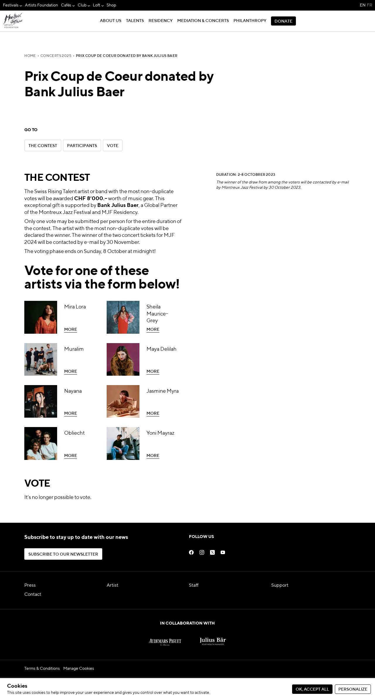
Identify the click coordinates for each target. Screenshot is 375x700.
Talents (135, 21)
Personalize (352, 689)
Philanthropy (249, 21)
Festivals (10, 5)
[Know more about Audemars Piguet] (165, 638)
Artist (112, 585)
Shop (111, 5)
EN (363, 5)
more (29, 303)
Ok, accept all (312, 689)
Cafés (66, 5)
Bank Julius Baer (118, 205)
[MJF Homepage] (13, 21)
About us (110, 21)
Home (30, 56)
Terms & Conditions (42, 669)
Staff (194, 585)
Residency (161, 21)
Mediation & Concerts (203, 21)
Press (30, 585)
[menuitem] (12, 5)
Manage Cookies (78, 669)
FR (369, 5)
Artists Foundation (41, 5)
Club (82, 5)
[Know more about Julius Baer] (213, 638)
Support (280, 585)
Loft (96, 5)
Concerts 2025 (55, 56)
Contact (32, 594)
